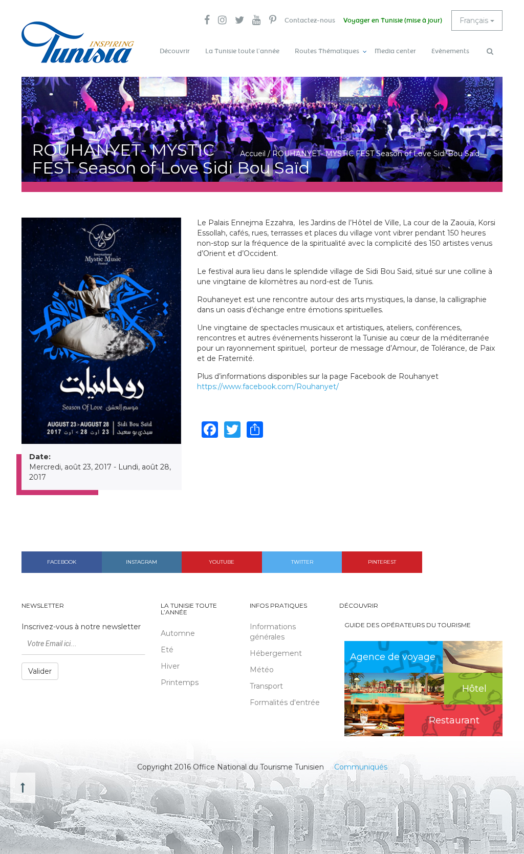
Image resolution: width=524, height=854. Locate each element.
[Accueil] (77, 42)
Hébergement (276, 653)
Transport (266, 686)
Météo (262, 669)
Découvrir (175, 51)
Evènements (450, 51)
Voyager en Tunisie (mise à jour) (392, 20)
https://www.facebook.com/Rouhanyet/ (268, 386)
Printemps (180, 682)
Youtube (221, 562)
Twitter (302, 562)
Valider (40, 671)
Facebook (61, 562)
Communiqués (360, 767)
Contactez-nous (310, 20)
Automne (178, 633)
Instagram (141, 562)
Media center (395, 51)
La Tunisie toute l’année (242, 51)
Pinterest (382, 562)
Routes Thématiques (327, 51)
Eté (167, 649)
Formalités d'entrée (285, 702)
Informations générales (273, 632)
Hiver (170, 666)
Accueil (253, 153)
